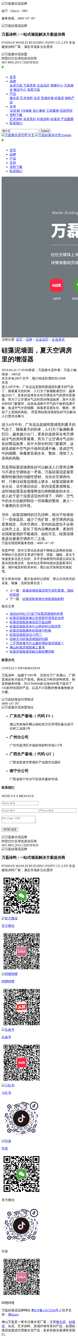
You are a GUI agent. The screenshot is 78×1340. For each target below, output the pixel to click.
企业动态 (43, 85)
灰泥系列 (29, 119)
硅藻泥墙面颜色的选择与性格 (30, 630)
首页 (13, 77)
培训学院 (66, 110)
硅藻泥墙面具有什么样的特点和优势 (35, 626)
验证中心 (20, 89)
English (66, 135)
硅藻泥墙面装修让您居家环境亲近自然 (37, 618)
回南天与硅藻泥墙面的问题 (29, 639)
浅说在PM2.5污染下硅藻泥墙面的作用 (36, 613)
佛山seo (13, 1314)
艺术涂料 (26, 98)
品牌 (13, 81)
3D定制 (15, 110)
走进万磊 (16, 85)
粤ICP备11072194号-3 (46, 1310)
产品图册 (67, 119)
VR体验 (26, 110)
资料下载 (16, 115)
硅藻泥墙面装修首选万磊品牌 (30, 622)
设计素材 (39, 110)
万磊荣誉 (29, 85)
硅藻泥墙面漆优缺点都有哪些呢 (32, 651)
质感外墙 (47, 98)
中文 (31, 135)
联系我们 (16, 123)
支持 (13, 106)
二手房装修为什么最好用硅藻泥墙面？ (37, 643)
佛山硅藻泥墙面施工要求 (27, 647)
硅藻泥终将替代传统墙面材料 (43, 599)
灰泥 (37, 98)
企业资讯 (58, 339)
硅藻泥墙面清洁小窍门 (26, 634)
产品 (13, 94)
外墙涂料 (43, 119)
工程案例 (52, 110)
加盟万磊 (33, 89)
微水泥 (14, 98)
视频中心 (56, 85)
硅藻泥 (59, 98)
